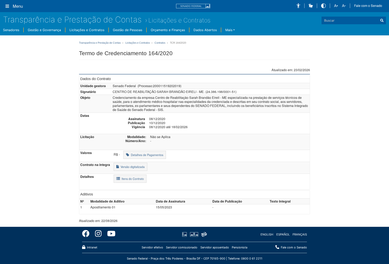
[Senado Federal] (193, 6)
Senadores (11, 30)
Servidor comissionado (181, 247)
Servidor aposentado (214, 247)
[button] (298, 5)
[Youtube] (109, 234)
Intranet (91, 247)
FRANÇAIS (300, 234)
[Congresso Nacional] (194, 234)
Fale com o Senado (368, 6)
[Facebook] (87, 234)
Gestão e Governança (44, 30)
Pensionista (239, 247)
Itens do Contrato (132, 179)
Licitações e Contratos (179, 20)
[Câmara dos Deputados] (185, 234)
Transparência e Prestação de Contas (72, 19)
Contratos (160, 42)
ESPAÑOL (283, 234)
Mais (228, 30)
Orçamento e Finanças (168, 30)
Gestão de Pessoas (127, 30)
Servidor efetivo (152, 247)
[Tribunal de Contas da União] (203, 234)
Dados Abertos (205, 30)
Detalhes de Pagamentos (146, 155)
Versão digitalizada (132, 167)
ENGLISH (267, 234)
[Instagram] (98, 234)
